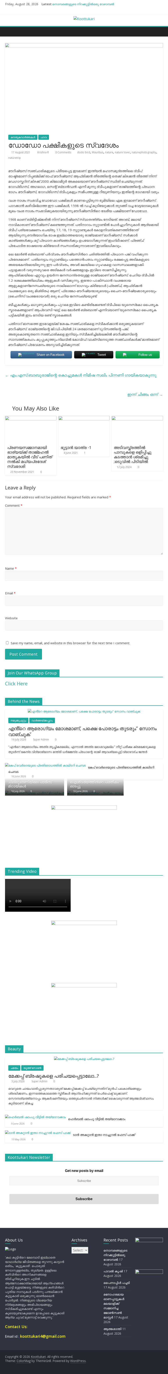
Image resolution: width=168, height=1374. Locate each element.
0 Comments (63, 152)
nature (109, 152)
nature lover (122, 152)
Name (11, 568)
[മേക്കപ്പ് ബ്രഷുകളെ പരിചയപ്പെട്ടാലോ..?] (84, 1059)
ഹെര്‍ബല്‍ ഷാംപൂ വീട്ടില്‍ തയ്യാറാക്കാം (96, 1119)
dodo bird (83, 152)
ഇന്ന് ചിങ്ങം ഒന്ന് (145, 394)
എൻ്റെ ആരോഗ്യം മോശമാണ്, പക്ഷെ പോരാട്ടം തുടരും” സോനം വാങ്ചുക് (82, 731)
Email (10, 593)
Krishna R (43, 152)
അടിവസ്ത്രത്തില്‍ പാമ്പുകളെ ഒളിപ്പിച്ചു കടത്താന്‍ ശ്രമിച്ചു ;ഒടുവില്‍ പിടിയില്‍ (132, 454)
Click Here (16, 683)
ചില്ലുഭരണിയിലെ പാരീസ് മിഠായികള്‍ (30, 784)
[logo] (10, 1249)
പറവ (43, 137)
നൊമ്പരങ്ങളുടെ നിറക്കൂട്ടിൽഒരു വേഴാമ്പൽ (83, 4)
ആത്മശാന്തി (112, 1329)
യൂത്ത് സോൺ (32, 1068)
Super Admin (41, 739)
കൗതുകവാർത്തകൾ (22, 137)
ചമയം (14, 1068)
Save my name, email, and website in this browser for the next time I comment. (70, 643)
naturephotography (144, 152)
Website (11, 618)
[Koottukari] (9, 31)
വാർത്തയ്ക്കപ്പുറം (42, 720)
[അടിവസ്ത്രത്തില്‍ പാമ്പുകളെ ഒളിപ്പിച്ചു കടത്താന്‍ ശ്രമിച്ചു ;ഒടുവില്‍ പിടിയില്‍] (137, 418)
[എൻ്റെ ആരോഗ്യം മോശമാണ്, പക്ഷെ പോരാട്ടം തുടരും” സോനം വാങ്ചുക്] (84, 711)
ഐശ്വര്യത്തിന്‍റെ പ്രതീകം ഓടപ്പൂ (94, 784)
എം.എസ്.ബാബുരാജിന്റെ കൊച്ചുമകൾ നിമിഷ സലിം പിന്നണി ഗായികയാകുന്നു (80, 375)
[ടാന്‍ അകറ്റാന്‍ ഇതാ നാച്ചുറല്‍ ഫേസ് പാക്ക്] (38, 1133)
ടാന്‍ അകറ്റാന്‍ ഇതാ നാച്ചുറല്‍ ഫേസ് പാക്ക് (104, 1135)
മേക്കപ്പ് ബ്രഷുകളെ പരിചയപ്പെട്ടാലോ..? (53, 1075)
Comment (13, 505)
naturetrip (14, 158)
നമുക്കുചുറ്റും (18, 720)
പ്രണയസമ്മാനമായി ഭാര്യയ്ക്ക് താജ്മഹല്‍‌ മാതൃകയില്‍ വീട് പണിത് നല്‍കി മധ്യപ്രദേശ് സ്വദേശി (29, 457)
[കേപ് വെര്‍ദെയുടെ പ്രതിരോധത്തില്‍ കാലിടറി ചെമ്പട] (45, 765)
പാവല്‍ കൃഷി (113, 1271)
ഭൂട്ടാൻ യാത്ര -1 (76, 447)
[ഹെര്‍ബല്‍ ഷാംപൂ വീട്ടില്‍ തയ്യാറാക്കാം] (35, 1117)
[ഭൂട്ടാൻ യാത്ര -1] (84, 418)
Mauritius (97, 152)
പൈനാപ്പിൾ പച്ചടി (116, 1283)
